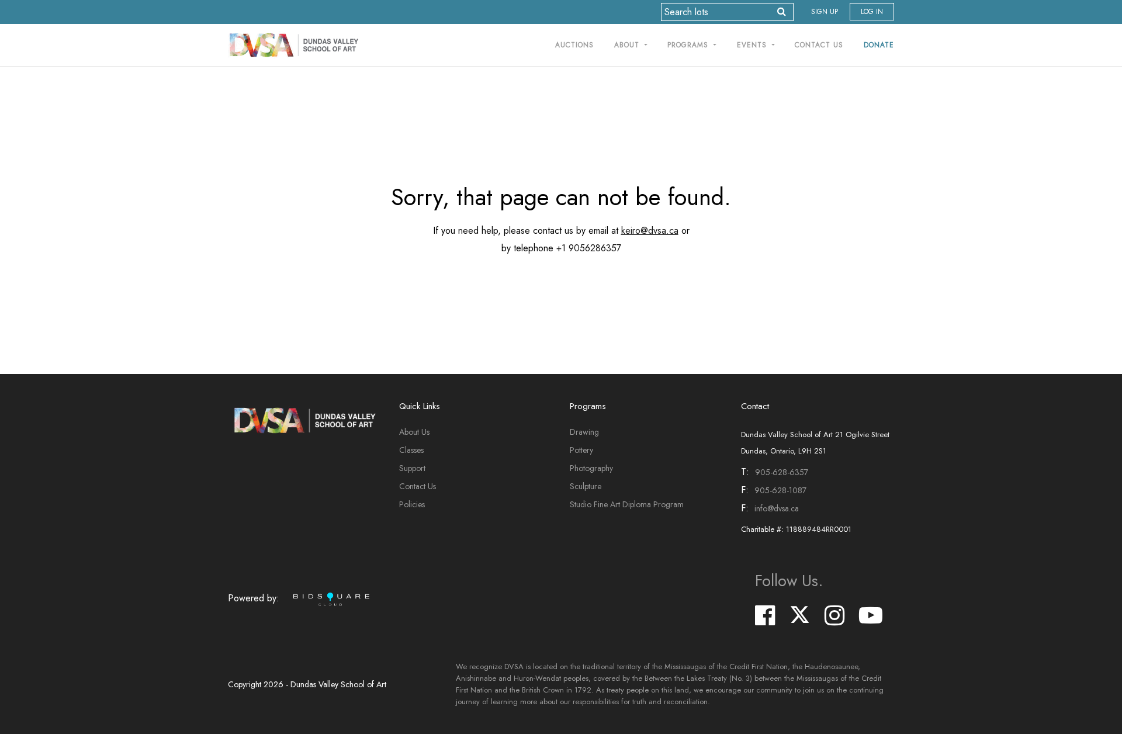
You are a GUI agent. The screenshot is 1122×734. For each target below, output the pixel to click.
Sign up (824, 11)
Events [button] (753, 45)
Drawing (584, 432)
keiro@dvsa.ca (649, 230)
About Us (414, 432)
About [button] (628, 45)
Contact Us (819, 45)
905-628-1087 (780, 490)
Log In (872, 11)
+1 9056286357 (588, 248)
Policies (412, 504)
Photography (591, 468)
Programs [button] (689, 45)
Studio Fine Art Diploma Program (627, 504)
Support (412, 468)
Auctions (574, 45)
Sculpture (585, 486)
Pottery (581, 450)
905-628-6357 (781, 472)
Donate (879, 45)
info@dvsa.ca (776, 508)
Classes (411, 450)
